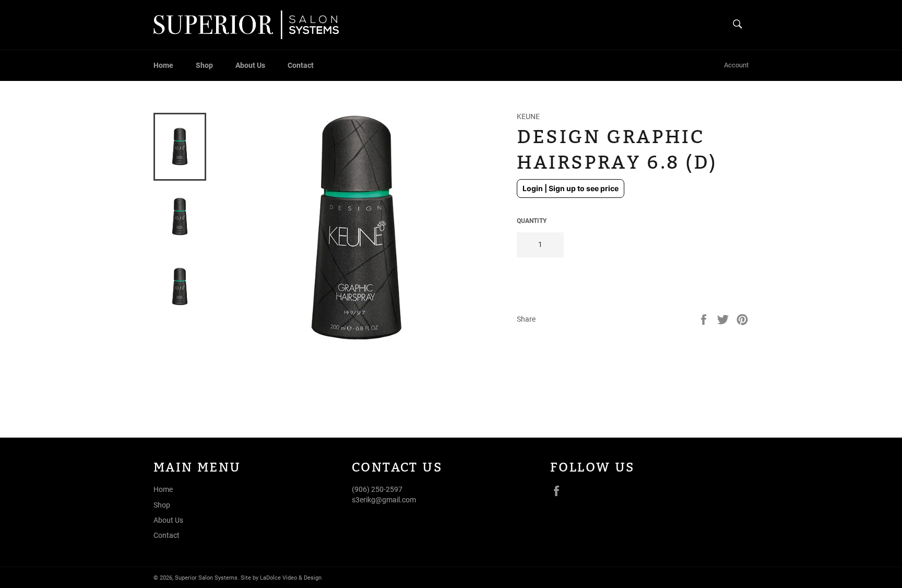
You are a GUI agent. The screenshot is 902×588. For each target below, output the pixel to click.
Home (163, 65)
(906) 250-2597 (377, 489)
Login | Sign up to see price (571, 188)
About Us (250, 65)
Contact (301, 65)
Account (736, 65)
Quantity (532, 221)
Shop (204, 65)
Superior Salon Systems (206, 577)
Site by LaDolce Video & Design (281, 577)
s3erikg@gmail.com (384, 500)
